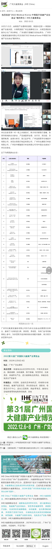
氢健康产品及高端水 (17, 506)
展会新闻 (19, 11)
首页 (3, 11)
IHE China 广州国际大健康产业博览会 (17, 496)
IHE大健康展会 (33, 437)
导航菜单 (6, 546)
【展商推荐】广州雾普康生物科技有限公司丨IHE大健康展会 (29, 448)
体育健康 (9, 515)
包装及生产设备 (40, 515)
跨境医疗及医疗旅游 (14, 512)
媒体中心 (10, 11)
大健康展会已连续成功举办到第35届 (19, 485)
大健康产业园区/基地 (23, 515)
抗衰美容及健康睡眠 (17, 509)
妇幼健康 (33, 509)
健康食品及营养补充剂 (28, 503)
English (45, 546)
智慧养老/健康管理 (35, 506)
